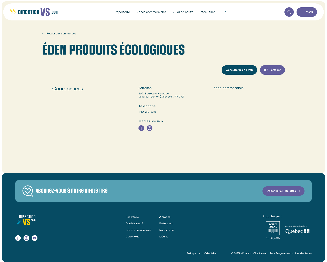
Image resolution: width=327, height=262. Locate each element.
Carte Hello (132, 236)
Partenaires (166, 223)
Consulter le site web (239, 69)
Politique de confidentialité (201, 253)
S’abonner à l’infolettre (281, 190)
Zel (271, 253)
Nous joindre (167, 230)
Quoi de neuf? (183, 12)
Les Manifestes (303, 253)
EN (224, 12)
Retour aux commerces (61, 33)
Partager (275, 69)
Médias (163, 236)
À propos (164, 217)
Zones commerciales (151, 12)
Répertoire (122, 12)
